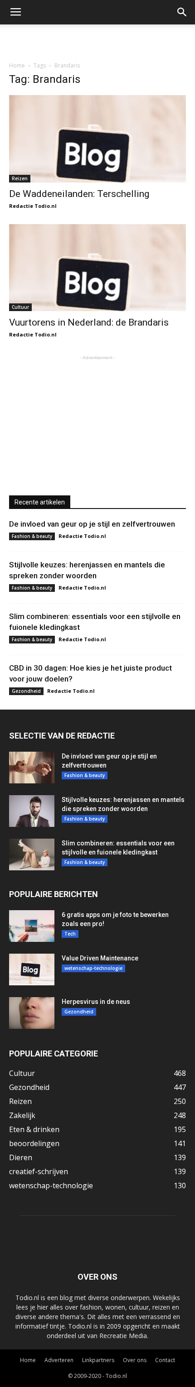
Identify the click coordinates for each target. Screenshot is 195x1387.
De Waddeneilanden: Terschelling (79, 193)
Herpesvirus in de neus (96, 1001)
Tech (70, 934)
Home (17, 65)
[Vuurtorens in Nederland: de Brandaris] (97, 268)
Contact (165, 1360)
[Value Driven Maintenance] (31, 969)
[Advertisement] (97, 40)
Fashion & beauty (32, 536)
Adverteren (58, 1360)
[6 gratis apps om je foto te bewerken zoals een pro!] (31, 926)
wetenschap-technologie (93, 968)
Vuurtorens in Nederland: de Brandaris (89, 322)
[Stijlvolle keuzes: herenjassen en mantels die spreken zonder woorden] (31, 811)
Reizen (20, 178)
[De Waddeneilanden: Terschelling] (97, 138)
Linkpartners (98, 1360)
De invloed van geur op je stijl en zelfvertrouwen (92, 523)
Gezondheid (26, 691)
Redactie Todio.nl (33, 205)
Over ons (134, 1360)
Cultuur (20, 307)
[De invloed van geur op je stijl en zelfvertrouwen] (31, 767)
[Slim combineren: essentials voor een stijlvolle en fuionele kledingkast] (31, 854)
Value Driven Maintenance (100, 958)
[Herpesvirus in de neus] (31, 1013)
